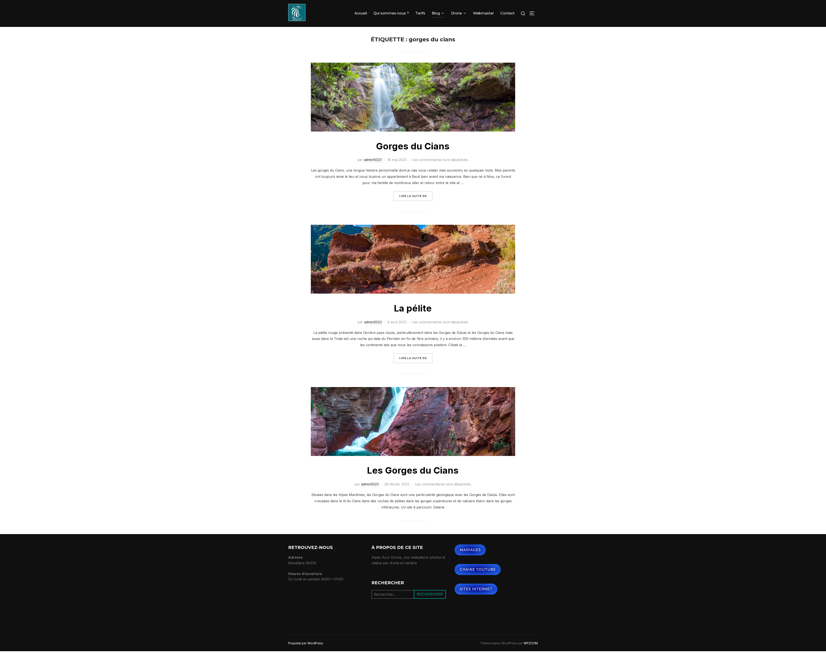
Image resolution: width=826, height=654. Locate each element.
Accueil (360, 13)
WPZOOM (531, 643)
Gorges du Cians (413, 146)
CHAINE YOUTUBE (478, 569)
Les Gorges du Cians (413, 470)
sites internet (476, 589)
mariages (470, 550)
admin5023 (373, 160)
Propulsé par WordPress (305, 643)
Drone (456, 13)
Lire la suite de (416, 196)
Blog (436, 13)
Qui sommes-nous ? (391, 13)
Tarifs (420, 13)
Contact (507, 13)
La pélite (413, 308)
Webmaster (483, 13)
